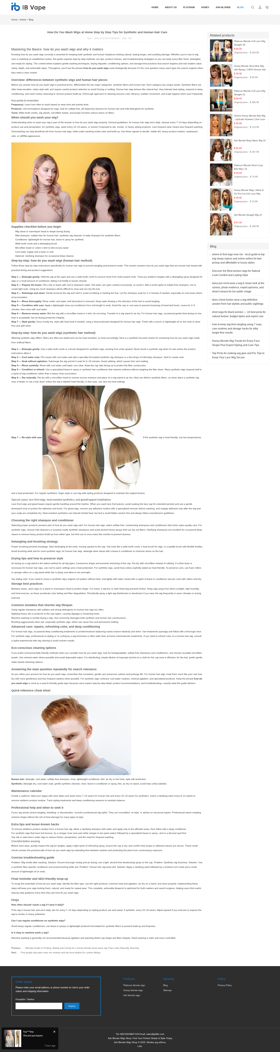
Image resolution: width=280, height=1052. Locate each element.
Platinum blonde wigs (134, 985)
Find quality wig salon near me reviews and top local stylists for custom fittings (60, 952)
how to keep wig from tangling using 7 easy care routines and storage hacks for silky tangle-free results (237, 328)
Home (155, 7)
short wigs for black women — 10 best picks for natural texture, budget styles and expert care (239, 314)
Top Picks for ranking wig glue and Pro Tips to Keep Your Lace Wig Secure (238, 355)
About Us (171, 7)
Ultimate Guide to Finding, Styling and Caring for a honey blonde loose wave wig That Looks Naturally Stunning (82, 948)
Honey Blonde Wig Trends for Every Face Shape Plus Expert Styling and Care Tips (236, 342)
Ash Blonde (223, 7)
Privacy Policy (225, 985)
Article (23, 19)
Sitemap (167, 990)
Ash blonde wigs (131, 995)
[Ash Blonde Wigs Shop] (28, 9)
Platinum (189, 7)
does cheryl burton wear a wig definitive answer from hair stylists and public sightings (237, 301)
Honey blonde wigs (133, 990)
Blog (240, 7)
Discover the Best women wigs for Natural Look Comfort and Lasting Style (236, 272)
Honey (205, 7)
